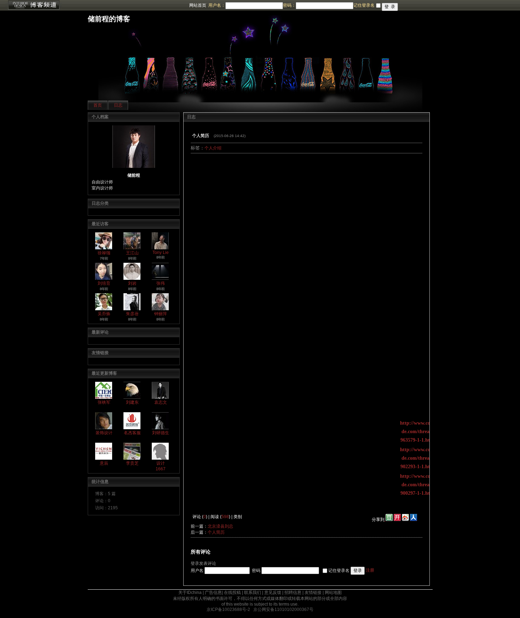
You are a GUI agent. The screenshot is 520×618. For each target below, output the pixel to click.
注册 (370, 570)
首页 (97, 105)
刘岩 (132, 283)
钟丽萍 (160, 313)
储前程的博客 (109, 19)
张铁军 (104, 402)
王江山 (132, 252)
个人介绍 (212, 148)
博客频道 (33, 5)
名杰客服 (132, 432)
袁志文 (160, 402)
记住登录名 (338, 570)
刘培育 (104, 283)
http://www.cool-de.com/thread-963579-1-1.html (418, 431)
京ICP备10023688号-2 (228, 609)
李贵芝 (132, 463)
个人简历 (216, 532)
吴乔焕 (104, 313)
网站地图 (333, 592)
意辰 (104, 463)
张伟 (160, 283)
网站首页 (197, 5)
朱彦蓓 (132, 313)
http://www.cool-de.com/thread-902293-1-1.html (418, 458)
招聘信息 (292, 592)
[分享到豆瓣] (389, 519)
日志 (118, 105)
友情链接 (313, 592)
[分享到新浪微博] (405, 519)
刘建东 (132, 402)
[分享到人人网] (413, 519)
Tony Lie (160, 252)
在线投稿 (232, 592)
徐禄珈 (104, 252)
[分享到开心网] (397, 519)
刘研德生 (160, 432)
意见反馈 (272, 592)
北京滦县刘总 (220, 526)
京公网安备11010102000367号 (283, 609)
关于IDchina (190, 592)
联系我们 (252, 592)
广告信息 (213, 592)
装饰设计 (104, 432)
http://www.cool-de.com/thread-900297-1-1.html (418, 485)
